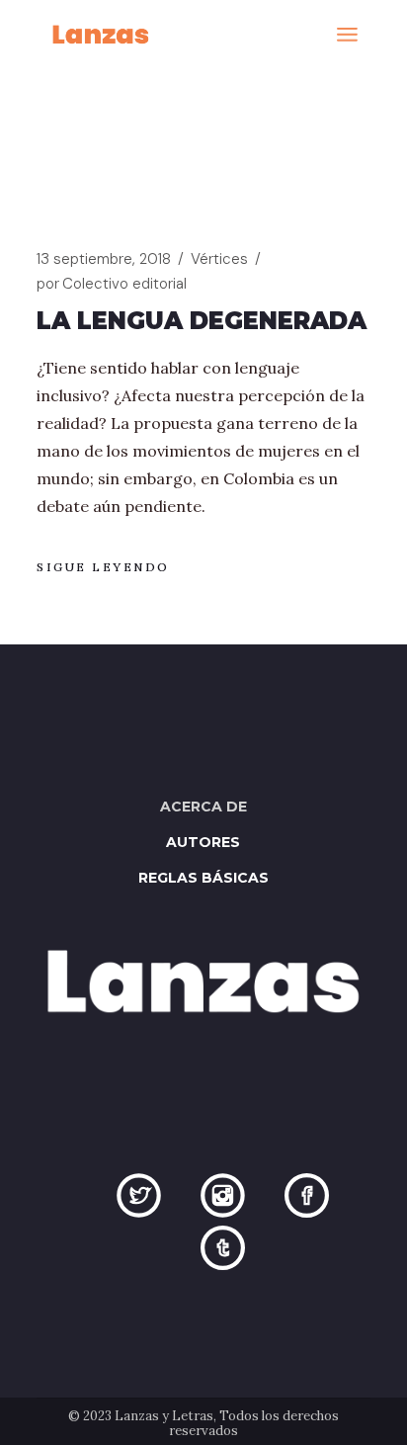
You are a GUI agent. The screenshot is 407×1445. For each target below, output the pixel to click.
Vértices (219, 259)
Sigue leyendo (103, 566)
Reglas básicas (203, 878)
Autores (203, 842)
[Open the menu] (347, 35)
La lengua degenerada (201, 320)
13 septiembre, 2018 (104, 259)
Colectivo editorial (112, 284)
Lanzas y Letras (164, 1415)
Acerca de (203, 806)
